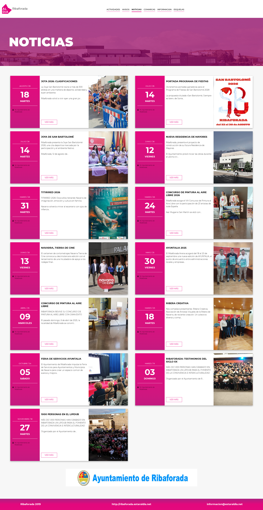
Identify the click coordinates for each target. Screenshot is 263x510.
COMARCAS (149, 9)
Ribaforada (20, 8)
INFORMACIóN (164, 9)
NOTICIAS (136, 9)
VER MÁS (49, 122)
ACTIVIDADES (113, 9)
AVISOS (125, 9)
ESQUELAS (179, 9)
